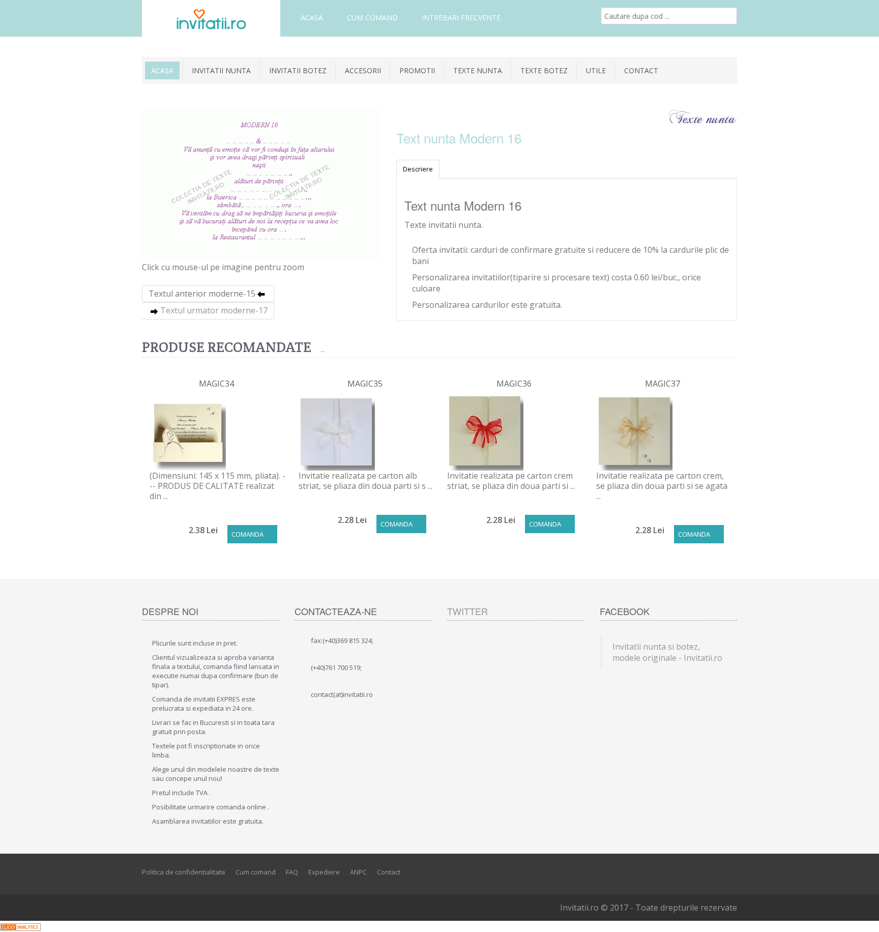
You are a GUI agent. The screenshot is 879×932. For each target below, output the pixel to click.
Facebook (684, 872)
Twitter (467, 611)
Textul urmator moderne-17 (214, 310)
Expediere (324, 872)
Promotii (417, 70)
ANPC (358, 872)
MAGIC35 (365, 383)
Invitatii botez (298, 70)
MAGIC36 (514, 383)
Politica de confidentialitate (183, 872)
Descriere (418, 168)
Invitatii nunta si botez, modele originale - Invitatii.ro (667, 652)
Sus (861, 916)
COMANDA (247, 534)
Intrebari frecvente (461, 17)
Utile (596, 70)
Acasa (312, 17)
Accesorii (363, 70)
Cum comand (372, 17)
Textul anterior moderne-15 (202, 293)
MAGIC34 (216, 383)
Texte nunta (477, 70)
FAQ (292, 872)
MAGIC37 (662, 383)
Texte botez (544, 70)
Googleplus (730, 872)
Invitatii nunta (221, 70)
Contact (641, 70)
